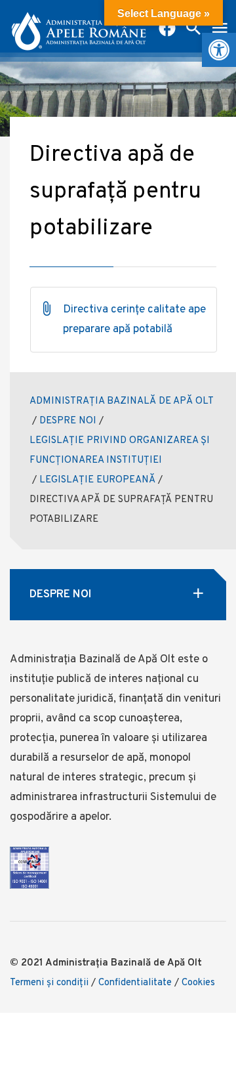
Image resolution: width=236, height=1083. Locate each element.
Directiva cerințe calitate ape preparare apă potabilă (134, 320)
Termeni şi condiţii (49, 983)
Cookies (198, 983)
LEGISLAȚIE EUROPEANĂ (97, 480)
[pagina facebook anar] (167, 29)
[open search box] (193, 29)
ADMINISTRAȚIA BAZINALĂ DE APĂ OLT (122, 401)
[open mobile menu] (219, 29)
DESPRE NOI (67, 421)
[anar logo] (79, 26)
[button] (219, 50)
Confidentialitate (135, 983)
